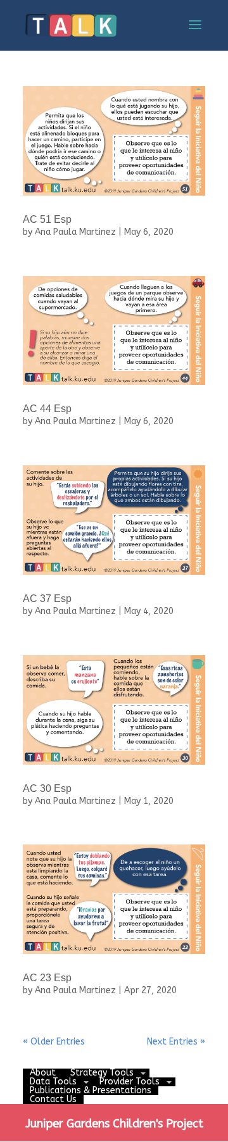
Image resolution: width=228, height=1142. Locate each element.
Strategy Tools (102, 1072)
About (43, 1072)
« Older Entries (54, 1041)
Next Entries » (176, 1041)
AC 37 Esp (47, 598)
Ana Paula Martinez (75, 232)
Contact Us (53, 1099)
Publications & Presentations (90, 1090)
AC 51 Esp (47, 219)
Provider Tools (129, 1081)
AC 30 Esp (47, 788)
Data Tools (53, 1081)
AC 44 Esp (47, 408)
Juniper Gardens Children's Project (114, 1124)
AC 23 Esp (47, 977)
